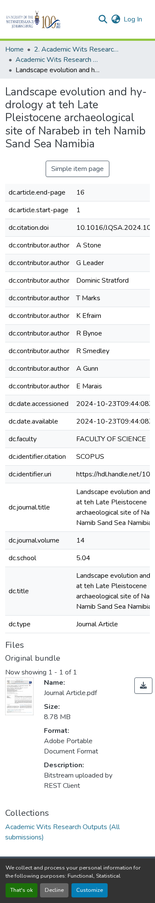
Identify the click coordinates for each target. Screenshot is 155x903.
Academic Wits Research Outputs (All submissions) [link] (59, 59)
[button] (48, 19)
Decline (54, 890)
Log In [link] (133, 19)
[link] (143, 685)
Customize (89, 890)
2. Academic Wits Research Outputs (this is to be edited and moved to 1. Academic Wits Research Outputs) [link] (77, 49)
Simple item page (77, 169)
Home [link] (14, 49)
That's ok (21, 890)
